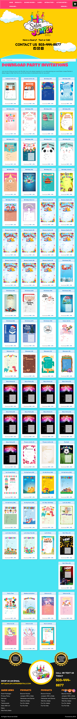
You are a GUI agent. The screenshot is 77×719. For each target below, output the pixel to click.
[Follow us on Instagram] (42, 48)
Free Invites (9, 60)
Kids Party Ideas (6, 710)
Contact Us (26, 44)
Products (18, 2)
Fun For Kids (24, 705)
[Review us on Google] (38, 48)
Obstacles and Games (27, 698)
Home (11, 2)
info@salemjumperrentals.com (16, 684)
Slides (40, 2)
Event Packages (6, 693)
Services (64, 6)
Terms (3, 701)
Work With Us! (5, 705)
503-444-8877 (49, 44)
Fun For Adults (24, 703)
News (3, 708)
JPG (15, 103)
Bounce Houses (29, 2)
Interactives (49, 2)
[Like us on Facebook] (34, 48)
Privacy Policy (5, 696)
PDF (12, 103)
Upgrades (12, 6)
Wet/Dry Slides (25, 701)
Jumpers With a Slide (27, 696)
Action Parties (61, 2)
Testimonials (5, 703)
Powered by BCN (70, 716)
